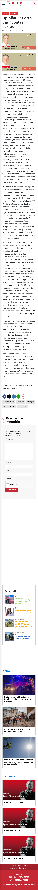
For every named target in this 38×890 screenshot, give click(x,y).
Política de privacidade (19, 877)
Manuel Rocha (9, 406)
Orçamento (22, 406)
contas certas (9, 402)
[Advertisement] (19, 524)
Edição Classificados (24, 867)
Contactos (27, 865)
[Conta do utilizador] (34, 3)
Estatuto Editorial (14, 865)
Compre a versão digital (19, 868)
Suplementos (10, 867)
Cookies (19, 874)
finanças (30, 402)
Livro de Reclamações (19, 880)
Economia (20, 402)
